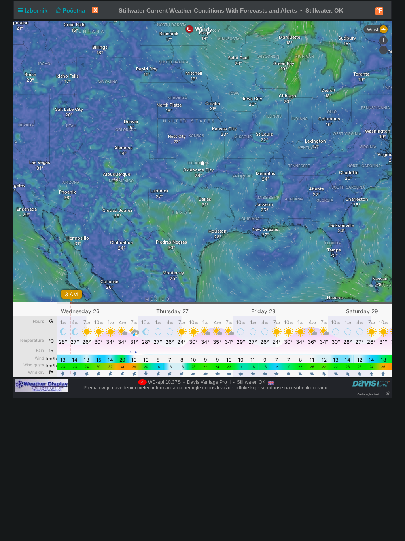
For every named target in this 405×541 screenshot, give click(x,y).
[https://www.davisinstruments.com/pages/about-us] (371, 383)
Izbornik (37, 10)
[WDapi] (41, 385)
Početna (74, 10)
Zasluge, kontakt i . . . (371, 394)
